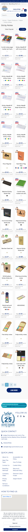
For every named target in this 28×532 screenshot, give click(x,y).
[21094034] (8, 109)
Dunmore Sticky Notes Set (7, 221)
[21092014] (5, 80)
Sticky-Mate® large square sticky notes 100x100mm (21, 106)
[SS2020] (21, 252)
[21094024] (7, 109)
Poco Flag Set (7, 164)
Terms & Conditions (5, 484)
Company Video (5, 474)
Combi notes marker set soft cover (21, 192)
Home (4, 20)
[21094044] (10, 109)
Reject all (15, 523)
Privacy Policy (4, 479)
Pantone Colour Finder (18, 474)
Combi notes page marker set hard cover (7, 48)
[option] (7, 51)
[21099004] (21, 51)
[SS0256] (7, 168)
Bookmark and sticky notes (7, 306)
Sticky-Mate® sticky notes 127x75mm (7, 136)
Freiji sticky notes (7, 363)
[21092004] (3, 80)
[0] (22, 10)
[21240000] (7, 51)
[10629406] (7, 367)
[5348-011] (22, 367)
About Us (5, 457)
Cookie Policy (17, 465)
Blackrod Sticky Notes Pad (7, 192)
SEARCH (23, 15)
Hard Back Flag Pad (21, 165)
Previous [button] (15, 168)
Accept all (15, 529)
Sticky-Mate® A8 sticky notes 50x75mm (7, 77)
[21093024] (21, 80)
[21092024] (7, 80)
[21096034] (8, 138)
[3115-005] (7, 309)
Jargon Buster (17, 478)
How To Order (17, 462)
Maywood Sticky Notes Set (21, 221)
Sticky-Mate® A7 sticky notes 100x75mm (7, 106)
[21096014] (5, 138)
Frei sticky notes (7, 334)
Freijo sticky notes (21, 334)
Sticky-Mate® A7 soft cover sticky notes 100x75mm (21, 48)
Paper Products (12, 20)
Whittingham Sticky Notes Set (7, 277)
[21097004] (21, 138)
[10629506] (7, 338)
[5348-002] (21, 367)
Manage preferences (14, 526)
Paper (21, 20)
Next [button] (26, 168)
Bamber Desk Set (7, 248)
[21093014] (19, 80)
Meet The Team (5, 461)
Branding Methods (14, 4)
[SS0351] (7, 280)
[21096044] (10, 138)
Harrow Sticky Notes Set (21, 249)
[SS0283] (7, 195)
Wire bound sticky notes (21, 277)
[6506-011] (21, 280)
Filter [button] (23, 29)
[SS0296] (6, 224)
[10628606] (21, 338)
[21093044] (24, 80)
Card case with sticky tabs (21, 364)
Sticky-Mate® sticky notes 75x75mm (21, 77)
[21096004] (3, 138)
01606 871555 (22, 404)
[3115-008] (8, 309)
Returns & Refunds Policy (17, 469)
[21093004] (17, 80)
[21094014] (5, 109)
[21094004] (3, 109)
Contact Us (4, 4)
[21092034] (8, 80)
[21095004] (21, 109)
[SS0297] (21, 224)
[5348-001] (19, 367)
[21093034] (22, 80)
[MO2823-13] (21, 309)
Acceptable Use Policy (18, 458)
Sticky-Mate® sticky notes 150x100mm (21, 136)
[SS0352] (7, 252)
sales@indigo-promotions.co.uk (13, 11)
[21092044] (10, 80)
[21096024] (7, 138)
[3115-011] (5, 309)
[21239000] (21, 195)
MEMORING (21, 305)
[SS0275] (17, 168)
